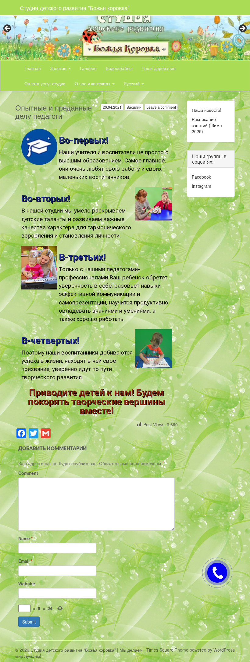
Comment (28, 473)
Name (25, 538)
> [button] (242, 28)
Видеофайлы (119, 68)
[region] (125, 30)
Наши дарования (158, 68)
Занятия (59, 68)
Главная (32, 68)
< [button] (7, 28)
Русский (132, 83)
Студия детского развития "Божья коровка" (74, 8)
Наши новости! (206, 110)
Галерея (88, 68)
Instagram (201, 186)
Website (26, 583)
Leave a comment (161, 107)
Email (25, 561)
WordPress (224, 650)
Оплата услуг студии (45, 83)
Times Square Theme (167, 650)
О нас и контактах (93, 83)
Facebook (201, 177)
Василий (134, 107)
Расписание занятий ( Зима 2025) (207, 125)
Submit (29, 622)
